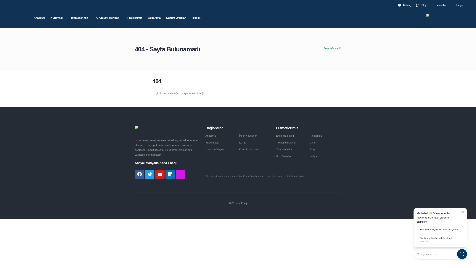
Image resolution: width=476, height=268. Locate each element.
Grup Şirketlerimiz (107, 17)
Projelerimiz (134, 17)
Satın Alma (154, 17)
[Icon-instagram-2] (180, 174)
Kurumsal (56, 17)
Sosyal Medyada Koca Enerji (156, 163)
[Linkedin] (170, 174)
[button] (468, 5)
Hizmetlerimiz (79, 17)
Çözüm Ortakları (176, 17)
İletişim (196, 17)
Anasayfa (39, 17)
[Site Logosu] (446, 18)
